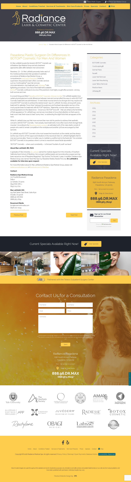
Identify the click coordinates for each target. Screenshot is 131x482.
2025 (94, 108)
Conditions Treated (37, 6)
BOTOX (13, 90)
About (24, 6)
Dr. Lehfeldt (35, 152)
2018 (94, 119)
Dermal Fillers (97, 70)
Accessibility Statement (107, 454)
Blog (45, 44)
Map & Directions (106, 193)
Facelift (94, 73)
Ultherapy (41, 85)
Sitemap (70, 454)
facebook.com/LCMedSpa (39, 167)
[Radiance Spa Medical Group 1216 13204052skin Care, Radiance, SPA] (65, 460)
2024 (94, 112)
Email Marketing (101, 226)
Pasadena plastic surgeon (38, 125)
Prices (86, 6)
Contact (102, 6)
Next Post (74, 215)
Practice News (97, 87)
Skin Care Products (75, 6)
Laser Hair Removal (99, 77)
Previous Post (18, 215)
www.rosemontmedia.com (19, 210)
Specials (94, 6)
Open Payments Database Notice (85, 454)
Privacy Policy (62, 454)
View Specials (102, 162)
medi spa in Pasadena (29, 78)
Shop (112, 6)
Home (18, 6)
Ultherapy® (96, 91)
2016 (94, 122)
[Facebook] (63, 442)
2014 (94, 129)
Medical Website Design (62, 476)
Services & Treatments (56, 6)
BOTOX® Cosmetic (99, 63)
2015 (94, 126)
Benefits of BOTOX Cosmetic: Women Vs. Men (45, 96)
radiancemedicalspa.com (19, 167)
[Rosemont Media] (75, 476)
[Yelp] (67, 442)
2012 (93, 136)
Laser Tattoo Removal (99, 84)
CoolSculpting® (98, 66)
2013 (94, 133)
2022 (94, 115)
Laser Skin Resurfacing (100, 80)
